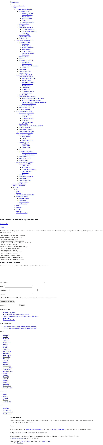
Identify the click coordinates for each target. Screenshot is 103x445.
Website (2, 294)
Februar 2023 (7, 366)
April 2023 (6, 362)
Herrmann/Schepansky (28, 82)
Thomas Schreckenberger (29, 169)
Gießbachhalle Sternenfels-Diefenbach (33, 98)
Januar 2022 (6, 384)
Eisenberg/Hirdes (27, 115)
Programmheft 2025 (24, 178)
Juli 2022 (5, 375)
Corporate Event (25, 441)
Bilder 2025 (22, 175)
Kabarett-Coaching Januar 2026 (25, 194)
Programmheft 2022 (24, 69)
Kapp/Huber (25, 120)
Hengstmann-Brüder (27, 13)
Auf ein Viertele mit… (19, 6)
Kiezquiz (18, 209)
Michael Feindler (26, 16)
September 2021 (7, 388)
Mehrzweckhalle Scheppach (30, 66)
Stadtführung (25, 144)
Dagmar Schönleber (27, 140)
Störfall (24, 138)
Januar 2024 (6, 353)
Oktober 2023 (7, 355)
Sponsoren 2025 (23, 182)
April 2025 (6, 339)
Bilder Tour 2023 (23, 124)
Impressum (19, 211)
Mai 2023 (5, 360)
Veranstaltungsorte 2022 (26, 60)
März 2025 (6, 340)
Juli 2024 (5, 344)
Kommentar (3, 282)
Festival (2, 227)
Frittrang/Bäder (26, 167)
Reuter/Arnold (26, 89)
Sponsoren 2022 (23, 73)
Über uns (18, 193)
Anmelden (6, 408)
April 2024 (6, 348)
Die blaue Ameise (24, 198)
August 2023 (6, 357)
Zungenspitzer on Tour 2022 (24, 75)
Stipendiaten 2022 (24, 56)
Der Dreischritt (23, 204)
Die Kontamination (24, 202)
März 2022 (6, 382)
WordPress (20, 443)
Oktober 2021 (7, 386)
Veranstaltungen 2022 (25, 42)
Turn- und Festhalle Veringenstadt (31, 100)
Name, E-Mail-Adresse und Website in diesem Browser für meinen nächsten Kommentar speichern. (29, 298)
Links (17, 205)
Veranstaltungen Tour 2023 (26, 113)
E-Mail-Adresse (5, 290)
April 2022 (6, 380)
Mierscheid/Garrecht (27, 84)
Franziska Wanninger (27, 47)
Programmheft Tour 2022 (26, 105)
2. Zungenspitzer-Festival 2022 (24, 40)
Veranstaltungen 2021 (25, 11)
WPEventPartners (45, 441)
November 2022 (7, 368)
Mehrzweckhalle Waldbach (29, 31)
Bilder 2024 (22, 149)
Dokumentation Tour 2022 (26, 107)
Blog (17, 189)
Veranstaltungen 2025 (25, 164)
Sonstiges (15, 187)
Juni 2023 (6, 358)
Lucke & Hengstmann (19, 185)
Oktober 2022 (7, 369)
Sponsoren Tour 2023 (25, 127)
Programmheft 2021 (24, 35)
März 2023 (6, 364)
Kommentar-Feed (8, 412)
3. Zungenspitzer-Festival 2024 (24, 133)
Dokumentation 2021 (25, 36)
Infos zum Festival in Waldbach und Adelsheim (23, 326)
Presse (17, 191)
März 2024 (6, 349)
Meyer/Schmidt (26, 86)
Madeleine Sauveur (27, 18)
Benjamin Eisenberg (27, 15)
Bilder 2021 (22, 26)
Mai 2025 (5, 337)
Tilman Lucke (25, 20)
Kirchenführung (26, 147)
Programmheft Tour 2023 (26, 129)
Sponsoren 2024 (23, 160)
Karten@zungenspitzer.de (59, 429)
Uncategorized (7, 401)
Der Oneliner (22, 200)
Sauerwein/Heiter (27, 171)
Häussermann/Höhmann (28, 78)
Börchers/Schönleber (28, 118)
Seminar (5, 400)
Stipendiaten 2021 (24, 24)
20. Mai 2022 (4, 224)
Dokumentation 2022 (25, 71)
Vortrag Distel (26, 145)
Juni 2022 (6, 377)
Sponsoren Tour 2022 (25, 109)
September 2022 (8, 371)
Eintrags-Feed (7, 410)
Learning (5, 326)
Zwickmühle (25, 33)
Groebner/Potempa (27, 122)
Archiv (14, 7)
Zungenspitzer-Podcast (19, 184)
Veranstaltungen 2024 (25, 135)
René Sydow (25, 44)
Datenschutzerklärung (22, 213)
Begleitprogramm (24, 142)
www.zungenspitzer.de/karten (34, 429)
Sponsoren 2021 (23, 38)
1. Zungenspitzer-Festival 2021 (24, 9)
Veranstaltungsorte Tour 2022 (27, 96)
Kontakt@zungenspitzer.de (17, 438)
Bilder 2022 (22, 58)
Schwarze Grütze (27, 51)
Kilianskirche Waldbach (28, 29)
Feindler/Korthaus (27, 93)
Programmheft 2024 (24, 156)
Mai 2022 (5, 378)
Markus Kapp (25, 173)
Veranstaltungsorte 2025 (26, 176)
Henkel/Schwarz (26, 80)
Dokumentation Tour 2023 (26, 131)
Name (2, 286)
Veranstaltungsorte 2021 (26, 27)
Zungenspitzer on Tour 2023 (24, 111)
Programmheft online (9, 320)
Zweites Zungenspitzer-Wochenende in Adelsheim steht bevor (20, 316)
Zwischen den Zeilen (9, 312)
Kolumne (5, 396)
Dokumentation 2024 (25, 158)
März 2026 (6, 335)
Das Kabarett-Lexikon (22, 196)
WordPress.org (7, 414)
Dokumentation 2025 (25, 180)
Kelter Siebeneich (27, 64)
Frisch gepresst (26, 49)
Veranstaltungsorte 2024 (26, 151)
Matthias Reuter (26, 46)
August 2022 (6, 373)
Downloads (19, 207)
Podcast (5, 398)
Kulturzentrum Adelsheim (29, 104)
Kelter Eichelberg (26, 62)
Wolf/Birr (24, 116)
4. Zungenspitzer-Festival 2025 (24, 162)
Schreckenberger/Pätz (28, 91)
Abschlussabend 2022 (28, 53)
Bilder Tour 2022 (23, 95)
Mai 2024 (5, 346)
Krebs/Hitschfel (26, 87)
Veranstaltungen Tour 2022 (26, 76)
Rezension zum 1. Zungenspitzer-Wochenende (16, 314)
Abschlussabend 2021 (28, 22)
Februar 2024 (7, 351)
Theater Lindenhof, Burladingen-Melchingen (34, 102)
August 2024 (6, 342)
